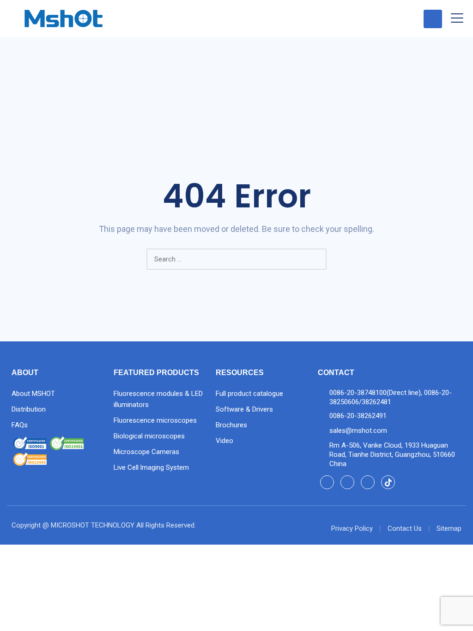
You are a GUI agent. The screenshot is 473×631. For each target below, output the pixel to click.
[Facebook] (327, 482)
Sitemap (449, 528)
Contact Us (405, 528)
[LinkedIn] (347, 482)
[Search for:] (236, 259)
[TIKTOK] (388, 482)
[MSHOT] (63, 18)
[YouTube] (368, 482)
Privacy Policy (352, 528)
